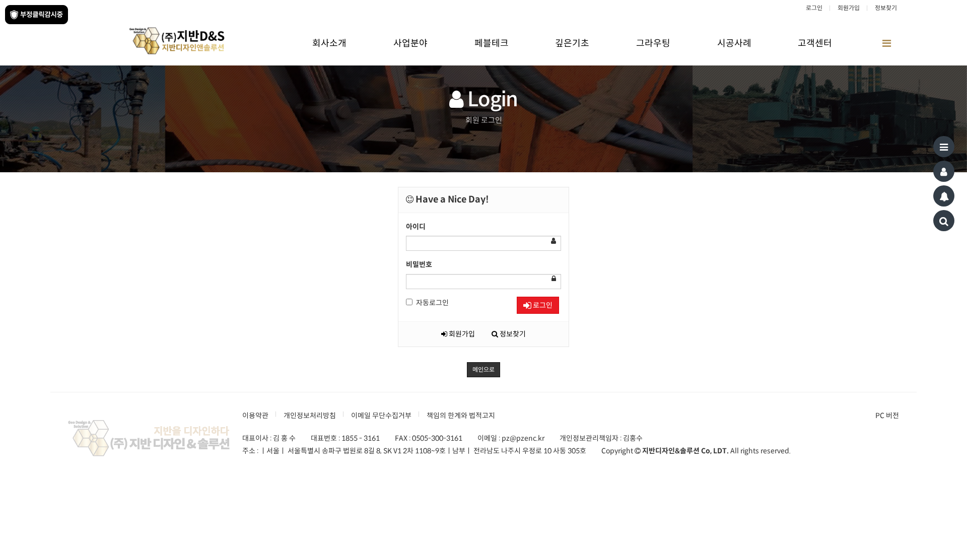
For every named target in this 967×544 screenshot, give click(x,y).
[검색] (943, 220)
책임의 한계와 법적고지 (461, 415)
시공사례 (734, 43)
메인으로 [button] (483, 369)
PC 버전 (887, 415)
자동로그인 (432, 302)
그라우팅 (653, 43)
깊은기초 (572, 43)
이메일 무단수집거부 (381, 415)
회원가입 (849, 8)
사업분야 (410, 43)
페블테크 (491, 43)
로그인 (814, 8)
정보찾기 (886, 8)
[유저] (943, 171)
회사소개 (329, 43)
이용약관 (255, 415)
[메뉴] (943, 146)
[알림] (943, 196)
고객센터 (815, 43)
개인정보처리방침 (310, 415)
